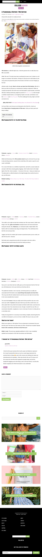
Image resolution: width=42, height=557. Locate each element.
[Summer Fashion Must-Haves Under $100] (21, 461)
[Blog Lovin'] (38, 2)
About (21, 1)
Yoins (13, 153)
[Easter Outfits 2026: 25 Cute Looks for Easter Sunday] (21, 503)
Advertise (22, 523)
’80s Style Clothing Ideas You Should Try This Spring (25, 102)
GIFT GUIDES (4, 530)
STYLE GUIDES (4, 518)
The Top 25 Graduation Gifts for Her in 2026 (21, 474)
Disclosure (23, 525)
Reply (5, 367)
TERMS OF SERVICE (23, 514)
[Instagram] (33, 2)
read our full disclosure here (11, 20)
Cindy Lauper (29, 92)
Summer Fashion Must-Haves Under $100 (21, 453)
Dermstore (36, 279)
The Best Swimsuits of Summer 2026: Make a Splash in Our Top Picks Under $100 (21, 433)
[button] (20, 8)
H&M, (26, 279)
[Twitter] (31, 2)
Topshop (21, 216)
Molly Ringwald (13, 96)
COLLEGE (3, 525)
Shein (19, 279)
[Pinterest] (36, 2)
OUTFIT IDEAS (4, 520)
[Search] (18, 2)
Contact (24, 1)
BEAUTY (3, 523)
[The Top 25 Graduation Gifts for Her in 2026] (21, 482)
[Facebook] (28, 2)
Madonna (6, 96)
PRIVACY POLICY (18, 514)
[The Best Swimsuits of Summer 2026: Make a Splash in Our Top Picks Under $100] (21, 440)
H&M (13, 216)
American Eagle (5, 218)
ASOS (16, 218)
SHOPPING (3, 528)
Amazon (35, 153)
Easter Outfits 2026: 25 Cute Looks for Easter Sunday (21, 495)
